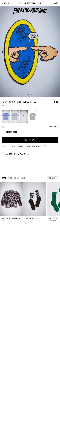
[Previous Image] (3, 52)
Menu (6, 3)
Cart (56, 3)
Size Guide (53, 127)
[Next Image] (56, 52)
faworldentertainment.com (30, 3)
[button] (6, 116)
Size (3, 127)
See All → (52, 178)
